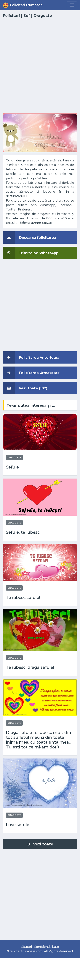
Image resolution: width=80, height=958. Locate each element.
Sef (26, 15)
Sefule (12, 467)
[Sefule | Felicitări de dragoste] (40, 431)
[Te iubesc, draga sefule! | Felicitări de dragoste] (40, 629)
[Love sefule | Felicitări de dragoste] (40, 783)
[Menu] (72, 5)
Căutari (26, 947)
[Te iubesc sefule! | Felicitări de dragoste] (40, 562)
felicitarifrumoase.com (26, 951)
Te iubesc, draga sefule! (30, 667)
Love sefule (17, 824)
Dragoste (42, 15)
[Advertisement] (40, 68)
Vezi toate (43, 844)
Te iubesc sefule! (23, 597)
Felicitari (11, 15)
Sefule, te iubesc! (23, 532)
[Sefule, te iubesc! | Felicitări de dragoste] (40, 497)
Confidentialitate (46, 947)
